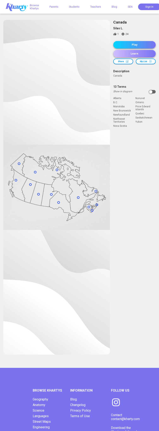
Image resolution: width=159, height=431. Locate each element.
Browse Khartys (34, 7)
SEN (130, 6)
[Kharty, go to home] (18, 6)
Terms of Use (80, 416)
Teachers (95, 6)
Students (74, 6)
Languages (41, 416)
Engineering (41, 427)
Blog (114, 6)
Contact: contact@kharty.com (125, 417)
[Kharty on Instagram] (116, 402)
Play (134, 44)
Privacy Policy (80, 410)
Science (38, 410)
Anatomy (39, 405)
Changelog (78, 405)
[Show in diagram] (152, 92)
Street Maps (42, 422)
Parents (53, 6)
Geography (40, 399)
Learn (134, 53)
